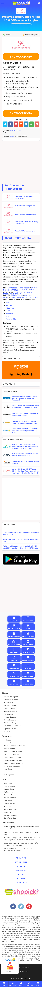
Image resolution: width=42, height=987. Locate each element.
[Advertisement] (21, 162)
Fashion (13, 130)
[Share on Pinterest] (16, 124)
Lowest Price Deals (10, 815)
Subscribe (21, 870)
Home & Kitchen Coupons (13, 760)
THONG (13, 297)
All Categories (9, 775)
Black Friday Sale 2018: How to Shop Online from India (20, 540)
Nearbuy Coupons (10, 717)
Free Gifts (7, 806)
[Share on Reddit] (21, 124)
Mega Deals (8, 812)
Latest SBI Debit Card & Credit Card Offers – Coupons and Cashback (19, 849)
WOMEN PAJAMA (15, 294)
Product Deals (9, 789)
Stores (21, 866)
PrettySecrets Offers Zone (21, 28)
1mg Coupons (8, 714)
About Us (21, 858)
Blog (21, 874)
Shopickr (12, 136)
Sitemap (21, 878)
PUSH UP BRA (24, 289)
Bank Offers (8, 801)
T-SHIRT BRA (13, 287)
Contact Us (21, 882)
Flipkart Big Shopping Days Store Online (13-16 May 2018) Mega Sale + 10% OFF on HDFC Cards (20, 547)
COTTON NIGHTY (20, 292)
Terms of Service (21, 968)
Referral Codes (9, 786)
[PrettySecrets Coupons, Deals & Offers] (21, 11)
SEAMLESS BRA (13, 289)
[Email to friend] (37, 124)
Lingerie (18, 130)
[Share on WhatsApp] (31, 124)
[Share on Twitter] (5, 124)
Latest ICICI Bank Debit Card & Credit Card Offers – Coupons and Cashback (21, 844)
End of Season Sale (10, 798)
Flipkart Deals (8, 702)
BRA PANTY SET (12, 291)
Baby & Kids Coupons (11, 754)
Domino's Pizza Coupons (12, 726)
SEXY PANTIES (32, 297)
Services (7, 772)
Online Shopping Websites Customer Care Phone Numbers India (21, 533)
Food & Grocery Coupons (13, 752)
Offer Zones (8, 783)
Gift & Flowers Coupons (12, 766)
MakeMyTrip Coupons (11, 705)
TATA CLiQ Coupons (11, 700)
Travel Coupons (9, 749)
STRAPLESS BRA (24, 287)
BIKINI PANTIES (21, 297)
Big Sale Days (8, 792)
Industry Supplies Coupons (13, 763)
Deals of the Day (9, 803)
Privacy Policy (21, 972)
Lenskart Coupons (10, 711)
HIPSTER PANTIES (17, 295)
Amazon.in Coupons (11, 697)
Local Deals (8, 769)
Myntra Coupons (10, 720)
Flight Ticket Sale (10, 818)
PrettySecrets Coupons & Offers (21, 24)
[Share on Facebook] (10, 124)
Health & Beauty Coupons (13, 757)
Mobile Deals (8, 795)
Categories (21, 862)
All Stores (7, 731)
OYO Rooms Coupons (11, 723)
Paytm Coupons (9, 708)
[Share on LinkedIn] (26, 124)
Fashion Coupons (10, 743)
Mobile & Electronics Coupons (14, 746)
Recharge (7, 740)
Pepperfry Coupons (10, 729)
